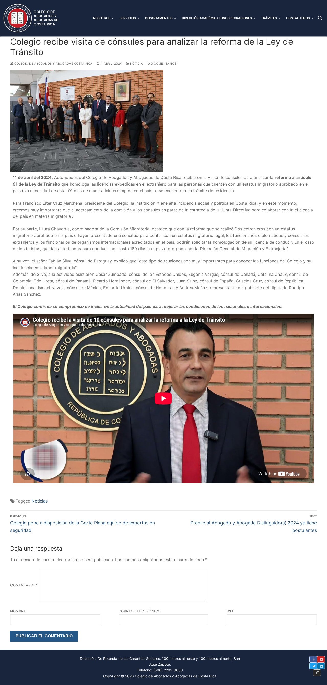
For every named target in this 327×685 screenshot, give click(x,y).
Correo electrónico (140, 611)
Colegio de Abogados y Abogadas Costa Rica (53, 63)
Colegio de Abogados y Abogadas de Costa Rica (46, 18)
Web (231, 611)
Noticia (136, 63)
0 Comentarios (163, 63)
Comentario (24, 585)
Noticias (40, 501)
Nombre (18, 611)
